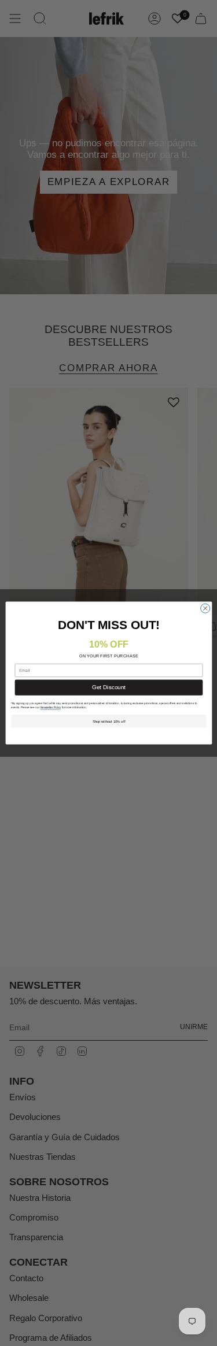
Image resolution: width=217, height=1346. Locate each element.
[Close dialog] (204, 608)
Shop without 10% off (108, 721)
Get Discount (109, 687)
